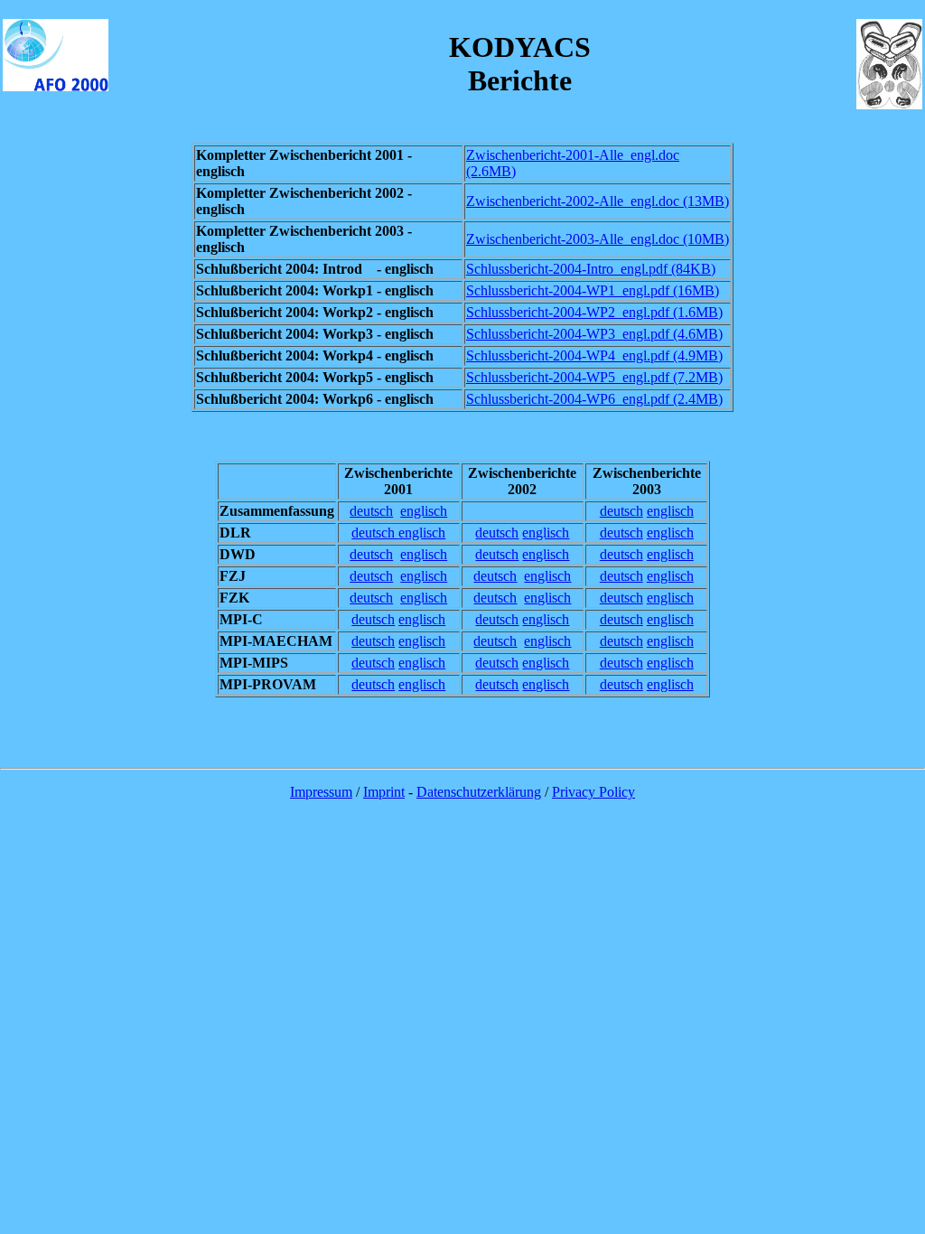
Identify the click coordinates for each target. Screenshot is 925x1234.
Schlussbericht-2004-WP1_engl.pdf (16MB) (592, 290)
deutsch (371, 511)
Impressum (321, 791)
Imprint (384, 791)
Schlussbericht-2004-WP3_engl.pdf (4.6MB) (594, 333)
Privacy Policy (593, 791)
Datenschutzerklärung (478, 791)
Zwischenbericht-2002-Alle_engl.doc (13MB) (597, 201)
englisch (423, 511)
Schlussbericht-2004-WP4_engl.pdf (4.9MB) (594, 355)
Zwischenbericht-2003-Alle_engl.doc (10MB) (597, 239)
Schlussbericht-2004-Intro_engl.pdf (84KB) (590, 268)
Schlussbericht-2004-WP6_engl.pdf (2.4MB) (594, 399)
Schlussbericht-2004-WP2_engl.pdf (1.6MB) (594, 312)
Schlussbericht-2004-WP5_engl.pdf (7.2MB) (594, 377)
